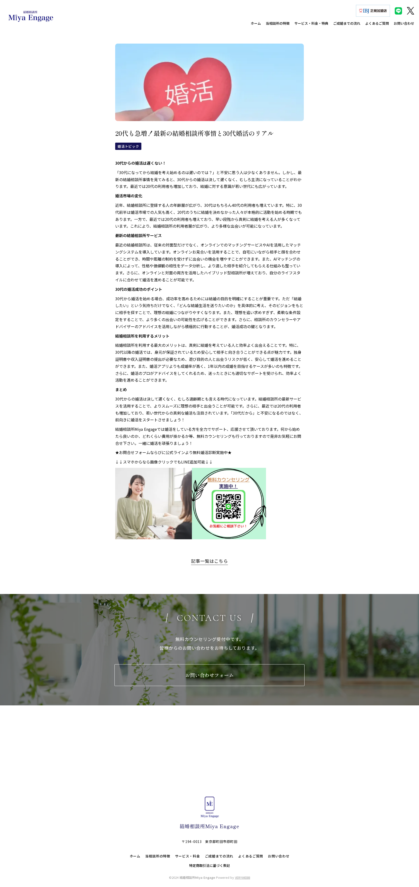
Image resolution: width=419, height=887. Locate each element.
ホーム (135, 856)
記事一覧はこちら (209, 561)
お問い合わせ (278, 856)
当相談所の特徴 (157, 856)
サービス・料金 (187, 856)
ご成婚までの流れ (219, 856)
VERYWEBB (242, 877)
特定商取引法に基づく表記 (209, 865)
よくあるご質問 (250, 856)
